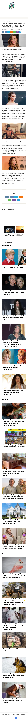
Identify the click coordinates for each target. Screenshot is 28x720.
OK (16, 718)
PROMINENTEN (18, 29)
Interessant (5, 399)
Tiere (3, 553)
